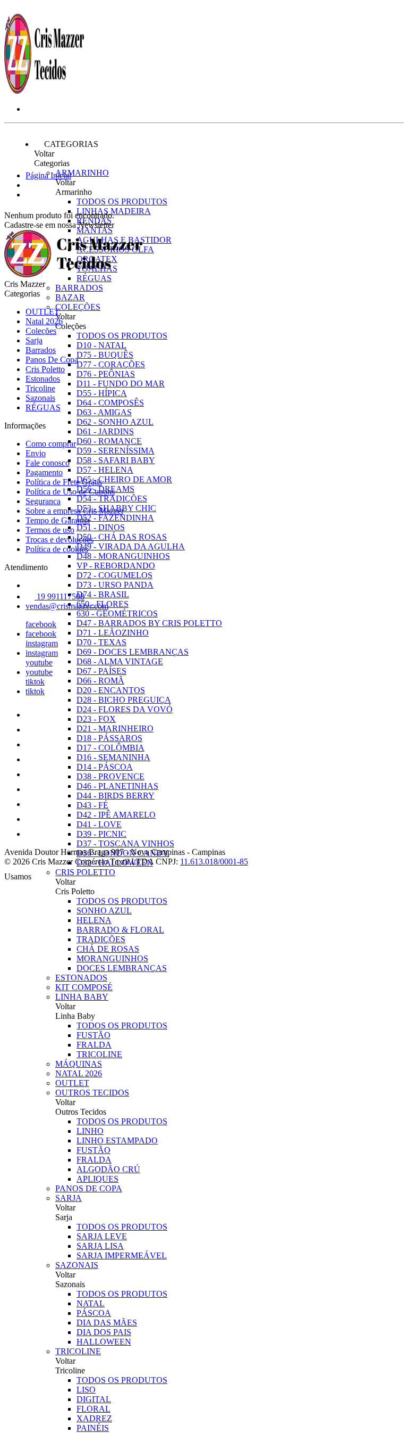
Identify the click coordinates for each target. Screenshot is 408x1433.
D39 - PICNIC (101, 833)
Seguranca (43, 501)
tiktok (35, 681)
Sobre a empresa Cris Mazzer (75, 510)
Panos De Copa (88, 1188)
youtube (39, 662)
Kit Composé (84, 987)
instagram (42, 643)
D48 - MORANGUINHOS (123, 556)
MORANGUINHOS (112, 958)
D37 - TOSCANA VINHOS (125, 843)
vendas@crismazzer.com (67, 606)
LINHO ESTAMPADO (117, 1140)
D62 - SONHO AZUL (115, 421)
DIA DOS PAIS (103, 1332)
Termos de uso (50, 529)
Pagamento (44, 472)
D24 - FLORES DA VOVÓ (124, 709)
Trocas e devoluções (60, 539)
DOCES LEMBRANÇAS (121, 968)
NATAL (90, 1303)
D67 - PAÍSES (101, 671)
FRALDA (94, 1044)
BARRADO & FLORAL (120, 929)
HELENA (94, 920)
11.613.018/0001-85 (214, 861)
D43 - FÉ (92, 805)
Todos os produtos (121, 201)
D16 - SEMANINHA (113, 757)
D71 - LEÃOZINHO (112, 632)
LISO (86, 1389)
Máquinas (78, 1063)
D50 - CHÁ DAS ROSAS (121, 536)
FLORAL (93, 1408)
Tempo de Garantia (58, 520)
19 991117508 (59, 596)
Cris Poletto (85, 872)
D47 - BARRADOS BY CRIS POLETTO (149, 623)
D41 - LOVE (99, 824)
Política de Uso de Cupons (70, 491)
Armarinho (82, 172)
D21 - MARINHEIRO (115, 728)
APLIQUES (97, 1178)
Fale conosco (48, 462)
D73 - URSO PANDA (115, 584)
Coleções (77, 306)
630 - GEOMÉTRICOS (117, 613)
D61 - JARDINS (105, 431)
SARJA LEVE (101, 1236)
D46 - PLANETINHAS (117, 785)
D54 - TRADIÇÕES (111, 498)
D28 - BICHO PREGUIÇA (123, 699)
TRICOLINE (99, 1054)
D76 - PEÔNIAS (105, 373)
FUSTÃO (93, 1035)
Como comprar (51, 443)
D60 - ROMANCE (109, 441)
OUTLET (72, 1083)
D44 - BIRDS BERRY (115, 795)
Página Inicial (48, 175)
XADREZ (94, 1418)
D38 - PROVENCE (110, 776)
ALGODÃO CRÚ (108, 1169)
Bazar (70, 297)
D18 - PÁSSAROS (109, 738)
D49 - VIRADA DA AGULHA (130, 546)
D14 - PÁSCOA (104, 766)
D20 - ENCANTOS (110, 690)
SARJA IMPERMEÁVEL (121, 1255)
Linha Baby (81, 996)
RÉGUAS (43, 407)
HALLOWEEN (103, 1341)
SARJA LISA (100, 1245)
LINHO (90, 1130)
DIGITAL (93, 1399)
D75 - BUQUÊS (104, 354)
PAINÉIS (92, 1427)
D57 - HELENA (104, 469)
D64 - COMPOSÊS (110, 402)
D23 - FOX (96, 718)
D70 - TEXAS (101, 642)
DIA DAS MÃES (106, 1322)
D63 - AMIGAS (104, 412)
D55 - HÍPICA (101, 393)
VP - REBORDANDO (115, 565)
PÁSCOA (93, 1312)
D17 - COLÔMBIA (110, 747)
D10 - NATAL (101, 345)
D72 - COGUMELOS (114, 575)
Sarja (68, 1198)
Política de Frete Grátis (64, 482)
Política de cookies (57, 549)
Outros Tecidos (92, 1092)
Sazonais (76, 1265)
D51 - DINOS (100, 527)
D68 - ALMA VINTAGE (119, 661)
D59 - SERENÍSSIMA (115, 450)
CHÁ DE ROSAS (107, 948)
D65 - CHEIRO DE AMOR (124, 479)
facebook (41, 624)
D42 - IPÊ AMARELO (116, 814)
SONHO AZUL (104, 910)
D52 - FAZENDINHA (115, 517)
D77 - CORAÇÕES (110, 364)
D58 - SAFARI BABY (115, 460)
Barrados (79, 287)
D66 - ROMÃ (100, 680)
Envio (36, 453)
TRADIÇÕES (100, 939)
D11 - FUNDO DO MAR (120, 383)
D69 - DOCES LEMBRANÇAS (132, 651)
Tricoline (78, 1351)
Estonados (81, 977)
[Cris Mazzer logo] (44, 90)
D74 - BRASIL (102, 594)
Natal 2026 (78, 1073)
